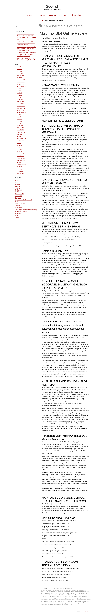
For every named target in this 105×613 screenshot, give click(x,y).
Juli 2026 (19, 67)
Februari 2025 (20, 101)
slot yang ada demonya (57, 603)
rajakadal (17, 186)
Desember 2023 (21, 132)
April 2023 (19, 149)
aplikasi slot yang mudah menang (68, 590)
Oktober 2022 (20, 162)
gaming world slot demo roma (60, 599)
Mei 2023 (19, 147)
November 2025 (21, 82)
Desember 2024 (21, 106)
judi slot (17, 206)
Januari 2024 (20, 130)
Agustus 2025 (20, 88)
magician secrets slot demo (82, 599)
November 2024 (21, 108)
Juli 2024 (19, 117)
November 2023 (21, 134)
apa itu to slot (55, 590)
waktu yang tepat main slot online (52, 604)
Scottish (52, 6)
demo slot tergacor (82, 596)
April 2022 (19, 169)
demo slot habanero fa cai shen (56, 595)
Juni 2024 (19, 119)
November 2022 (21, 160)
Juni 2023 (19, 145)
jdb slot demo (71, 599)
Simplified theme (88, 611)
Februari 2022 (20, 173)
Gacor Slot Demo (69, 588)
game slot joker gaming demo (77, 598)
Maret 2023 (20, 151)
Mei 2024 (19, 121)
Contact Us (63, 15)
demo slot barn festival (77, 593)
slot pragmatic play (20, 212)
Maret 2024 (20, 125)
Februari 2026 (20, 75)
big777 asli (18, 188)
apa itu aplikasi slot (47, 590)
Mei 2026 (19, 69)
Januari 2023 (20, 156)
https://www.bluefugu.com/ (23, 200)
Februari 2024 (20, 127)
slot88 (16, 180)
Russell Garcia (59, 588)
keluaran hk (18, 196)
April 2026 (19, 71)
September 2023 (21, 138)
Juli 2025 (19, 90)
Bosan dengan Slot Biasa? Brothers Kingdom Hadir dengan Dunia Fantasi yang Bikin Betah (26, 54)
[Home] (42, 21)
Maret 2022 (20, 171)
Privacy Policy (76, 15)
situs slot (17, 184)
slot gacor (18, 198)
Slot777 (17, 192)
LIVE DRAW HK (19, 194)
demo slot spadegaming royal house (68, 596)
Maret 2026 (20, 73)
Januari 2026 (20, 77)
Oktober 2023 (20, 136)
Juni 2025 (19, 93)
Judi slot (17, 217)
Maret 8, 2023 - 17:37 (48, 588)
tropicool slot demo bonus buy (71, 603)
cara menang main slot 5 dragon (63, 593)
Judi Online (28, 15)
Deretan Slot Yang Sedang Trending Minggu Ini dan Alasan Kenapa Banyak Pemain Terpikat (26, 48)
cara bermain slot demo (78, 591)
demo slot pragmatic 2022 (53, 596)
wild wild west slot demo (67, 604)
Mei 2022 (19, 167)
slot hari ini (18, 190)
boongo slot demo (50, 591)
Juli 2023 (19, 143)
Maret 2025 (20, 99)
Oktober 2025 (20, 84)
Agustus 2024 (20, 114)
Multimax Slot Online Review (63, 33)
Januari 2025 (20, 104)
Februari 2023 (20, 154)
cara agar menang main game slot (63, 591)
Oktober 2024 (20, 110)
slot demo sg (64, 601)
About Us (52, 15)
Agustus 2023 (20, 141)
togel (16, 182)
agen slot (17, 215)
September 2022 (21, 164)
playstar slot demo (55, 601)
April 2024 (19, 123)
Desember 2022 (21, 158)
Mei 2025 (19, 95)
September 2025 (21, 86)
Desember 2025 (21, 80)
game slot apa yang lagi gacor (62, 598)
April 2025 (19, 97)
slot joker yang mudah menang (74, 601)
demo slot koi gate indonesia (72, 595)
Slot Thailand (40, 15)
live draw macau (20, 204)
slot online (18, 213)
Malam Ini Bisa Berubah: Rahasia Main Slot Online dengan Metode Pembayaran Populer (26, 42)
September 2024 (21, 112)
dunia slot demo (50, 598)
